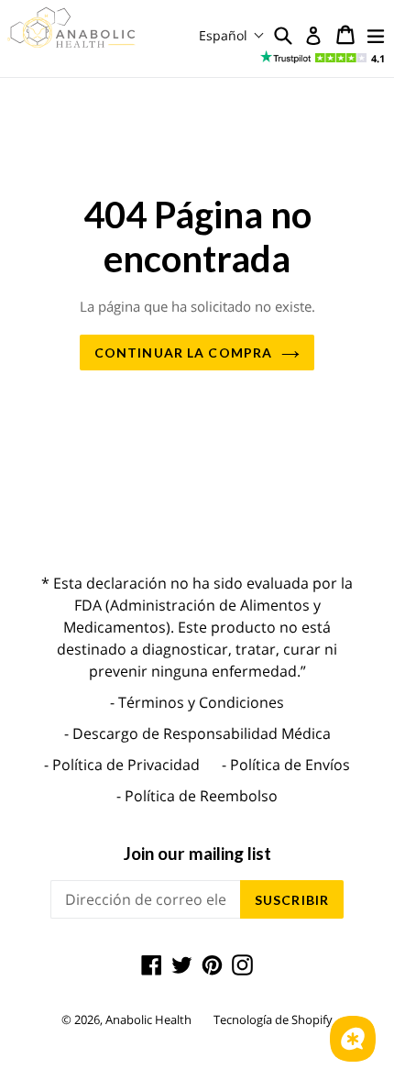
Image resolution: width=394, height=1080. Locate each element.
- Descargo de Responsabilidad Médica (197, 733)
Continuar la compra (183, 352)
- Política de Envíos (286, 765)
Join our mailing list (197, 853)
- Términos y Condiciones (197, 702)
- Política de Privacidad (122, 765)
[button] (231, 35)
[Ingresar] (313, 36)
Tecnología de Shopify (273, 1019)
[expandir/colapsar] (376, 35)
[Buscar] (283, 35)
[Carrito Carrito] (345, 35)
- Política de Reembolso (197, 796)
